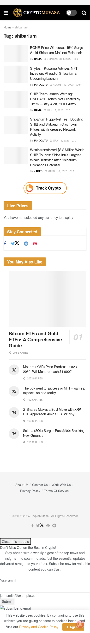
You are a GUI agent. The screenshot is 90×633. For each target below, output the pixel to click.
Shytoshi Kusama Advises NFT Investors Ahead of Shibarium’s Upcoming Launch (54, 73)
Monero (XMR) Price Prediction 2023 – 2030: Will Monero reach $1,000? (51, 369)
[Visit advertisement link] (45, 188)
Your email (8, 580)
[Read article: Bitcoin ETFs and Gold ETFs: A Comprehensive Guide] (47, 299)
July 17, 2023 (54, 110)
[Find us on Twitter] (15, 243)
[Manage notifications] (80, 624)
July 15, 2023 (60, 140)
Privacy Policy (30, 490)
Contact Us (40, 484)
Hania (38, 59)
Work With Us (61, 484)
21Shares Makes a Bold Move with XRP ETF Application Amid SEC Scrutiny (52, 412)
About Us (21, 484)
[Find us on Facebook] (5, 243)
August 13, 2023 (63, 84)
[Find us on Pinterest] (35, 243)
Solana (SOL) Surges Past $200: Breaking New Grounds (53, 433)
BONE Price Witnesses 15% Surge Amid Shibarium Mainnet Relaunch (56, 50)
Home (8, 27)
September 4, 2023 (58, 59)
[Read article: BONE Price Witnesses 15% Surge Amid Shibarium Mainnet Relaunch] (16, 53)
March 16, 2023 (57, 171)
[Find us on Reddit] (26, 243)
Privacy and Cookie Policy (38, 626)
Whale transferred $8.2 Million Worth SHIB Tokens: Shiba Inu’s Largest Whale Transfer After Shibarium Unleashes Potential (57, 157)
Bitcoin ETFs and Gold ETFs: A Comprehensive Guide (35, 339)
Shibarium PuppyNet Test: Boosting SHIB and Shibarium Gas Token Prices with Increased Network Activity (56, 126)
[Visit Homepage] (37, 12)
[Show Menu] (6, 12)
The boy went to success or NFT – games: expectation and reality (54, 390)
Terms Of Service (56, 490)
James (38, 171)
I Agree (73, 627)
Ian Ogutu (41, 84)
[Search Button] (84, 12)
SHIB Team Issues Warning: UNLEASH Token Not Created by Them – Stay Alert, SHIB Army (55, 98)
